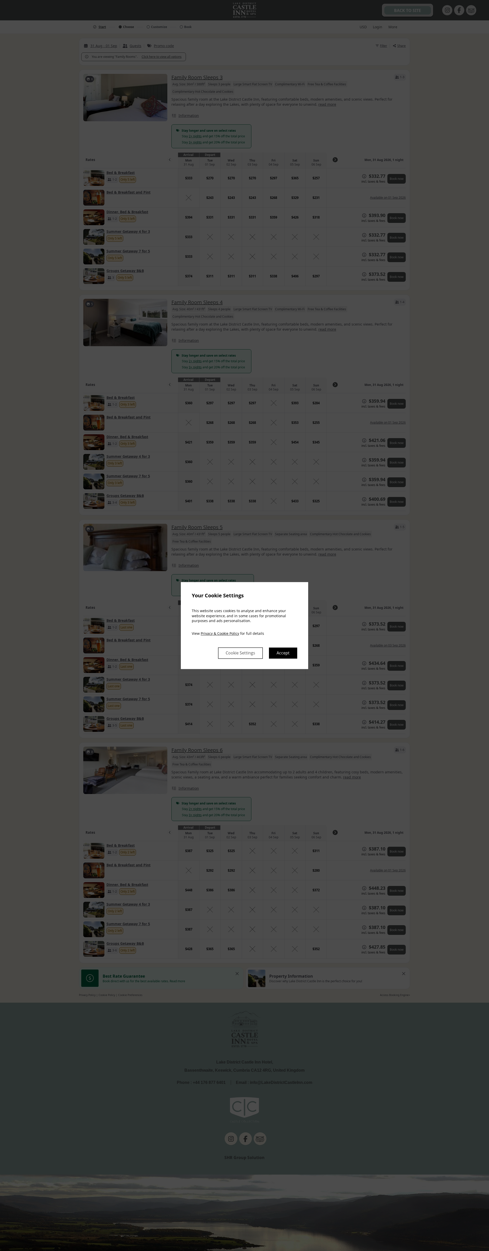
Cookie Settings (240, 653)
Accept (283, 653)
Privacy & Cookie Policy (220, 633)
